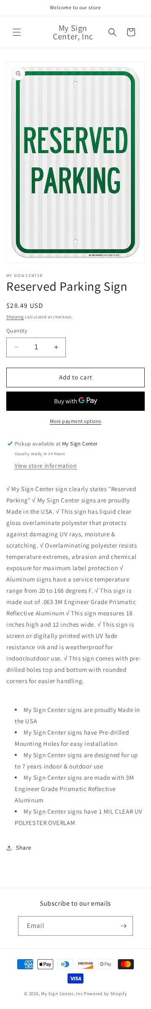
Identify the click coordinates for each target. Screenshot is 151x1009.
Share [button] (23, 847)
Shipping (15, 317)
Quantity (16, 330)
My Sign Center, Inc (62, 993)
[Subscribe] (123, 926)
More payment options (76, 421)
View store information (46, 465)
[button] (17, 32)
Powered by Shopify (105, 993)
